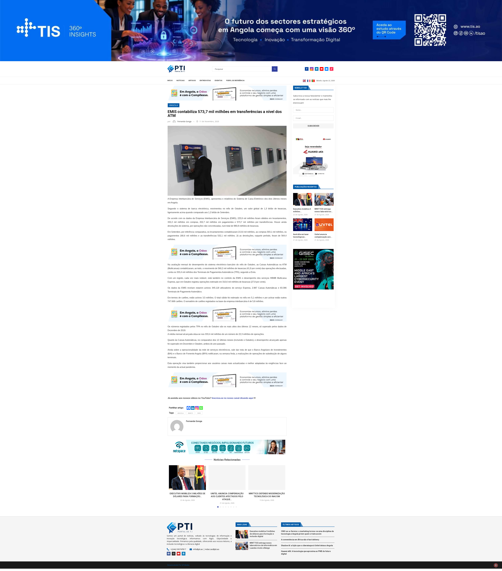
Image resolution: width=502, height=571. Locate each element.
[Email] (326, 69)
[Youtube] (321, 69)
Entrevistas (205, 80)
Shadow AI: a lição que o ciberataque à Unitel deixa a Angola (307, 545)
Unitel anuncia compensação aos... (323, 235)
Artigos (192, 80)
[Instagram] (311, 69)
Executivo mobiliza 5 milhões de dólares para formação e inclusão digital (262, 533)
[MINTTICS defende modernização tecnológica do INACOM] (266, 477)
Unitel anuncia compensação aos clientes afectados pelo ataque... (227, 496)
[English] (304, 80)
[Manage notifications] (496, 565)
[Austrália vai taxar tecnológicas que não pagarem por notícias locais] (302, 224)
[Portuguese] (313, 80)
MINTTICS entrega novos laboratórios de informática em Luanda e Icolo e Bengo (263, 545)
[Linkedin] (316, 69)
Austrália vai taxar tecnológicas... (301, 235)
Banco (190, 413)
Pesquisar (275, 69)
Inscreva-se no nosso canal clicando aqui (232, 398)
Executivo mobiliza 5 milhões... (302, 210)
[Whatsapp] (201, 408)
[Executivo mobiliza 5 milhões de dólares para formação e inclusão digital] (187, 477)
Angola (173, 105)
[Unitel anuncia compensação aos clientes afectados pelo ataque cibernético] (227, 477)
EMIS (199, 413)
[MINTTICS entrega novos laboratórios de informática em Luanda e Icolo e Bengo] (324, 199)
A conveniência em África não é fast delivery (300, 540)
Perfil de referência (235, 80)
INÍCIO (170, 80)
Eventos (218, 80)
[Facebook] (307, 69)
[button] (227, 447)
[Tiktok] (331, 69)
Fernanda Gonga (184, 121)
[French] (309, 80)
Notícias (180, 80)
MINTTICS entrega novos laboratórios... (324, 210)
